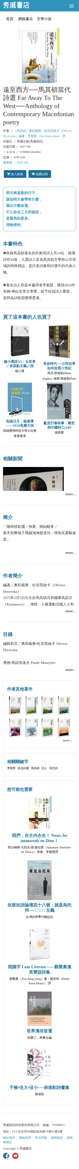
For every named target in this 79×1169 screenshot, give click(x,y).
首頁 (9, 19)
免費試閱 (41, 174)
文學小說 (44, 19)
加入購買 (16, 174)
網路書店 (25, 19)
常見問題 (41, 1137)
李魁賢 (11, 768)
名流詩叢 (23, 768)
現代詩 (53, 768)
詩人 (44, 768)
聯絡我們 (25, 1137)
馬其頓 (35, 768)
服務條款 (57, 1137)
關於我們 (9, 1137)
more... (70, 494)
